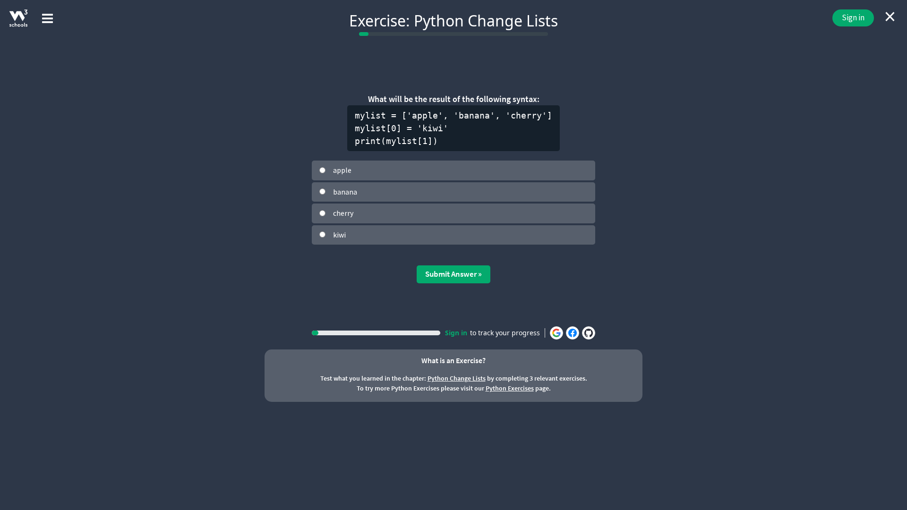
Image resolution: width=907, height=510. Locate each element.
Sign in (853, 17)
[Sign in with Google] (556, 333)
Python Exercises (510, 388)
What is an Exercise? (453, 360)
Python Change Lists (457, 378)
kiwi (339, 234)
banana (345, 191)
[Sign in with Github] (588, 333)
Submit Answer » (453, 274)
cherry (343, 213)
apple (342, 170)
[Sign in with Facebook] (572, 333)
